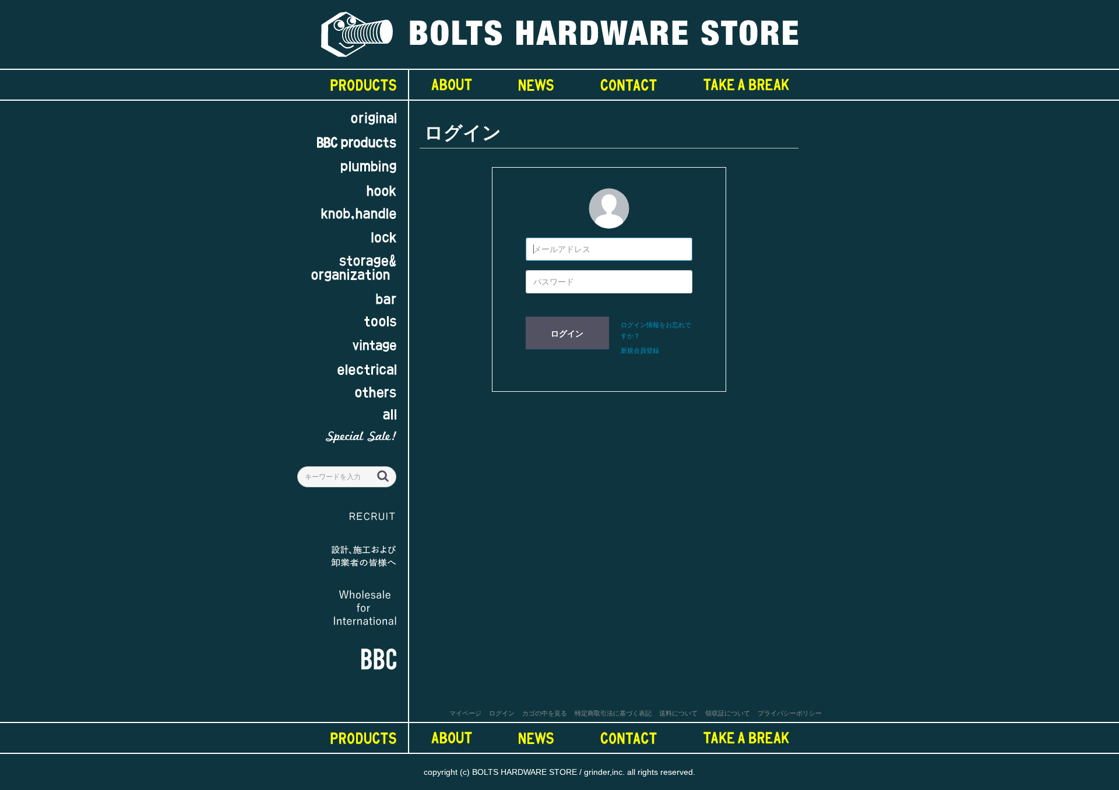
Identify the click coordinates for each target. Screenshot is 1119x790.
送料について (678, 713)
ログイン (567, 333)
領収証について (727, 713)
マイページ (465, 713)
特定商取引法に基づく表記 (613, 713)
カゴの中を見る (544, 713)
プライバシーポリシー (790, 713)
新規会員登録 (640, 350)
